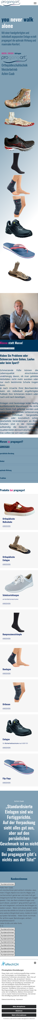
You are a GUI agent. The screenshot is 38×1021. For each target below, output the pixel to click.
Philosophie (5, 447)
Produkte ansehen (7, 348)
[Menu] (35, 3)
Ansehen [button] (6, 526)
